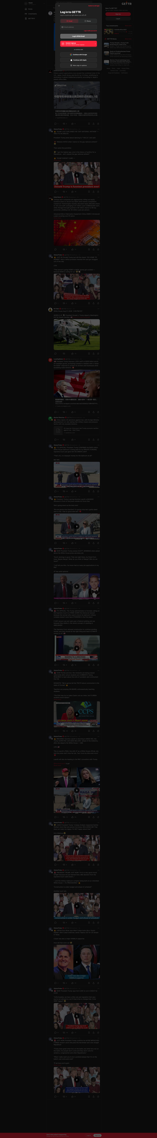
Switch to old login (93, 6)
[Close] (59, 5)
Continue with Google (80, 54)
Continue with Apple (80, 60)
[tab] (69, 21)
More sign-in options (80, 65)
